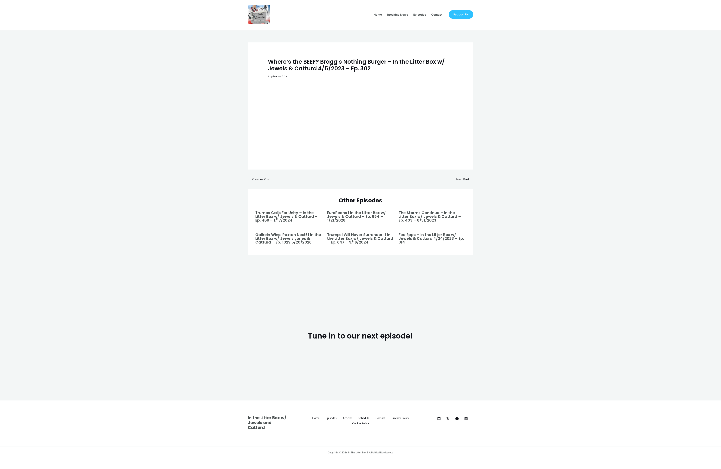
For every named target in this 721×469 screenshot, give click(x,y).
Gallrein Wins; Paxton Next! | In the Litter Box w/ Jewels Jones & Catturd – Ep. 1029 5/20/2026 (288, 238)
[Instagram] (466, 418)
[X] (448, 418)
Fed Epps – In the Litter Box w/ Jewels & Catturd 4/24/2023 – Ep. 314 (431, 238)
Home (378, 14)
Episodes (419, 14)
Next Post (464, 179)
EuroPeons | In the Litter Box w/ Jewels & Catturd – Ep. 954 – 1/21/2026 (356, 216)
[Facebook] (457, 418)
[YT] (439, 418)
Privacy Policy (400, 418)
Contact (436, 14)
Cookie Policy (360, 423)
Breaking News (397, 14)
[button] (461, 14)
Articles (347, 418)
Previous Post (259, 179)
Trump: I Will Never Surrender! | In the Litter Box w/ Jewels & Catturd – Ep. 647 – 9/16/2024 (360, 238)
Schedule (364, 418)
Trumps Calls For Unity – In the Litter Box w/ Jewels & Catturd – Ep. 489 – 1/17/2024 (286, 216)
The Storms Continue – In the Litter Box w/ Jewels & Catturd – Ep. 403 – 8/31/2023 (430, 216)
